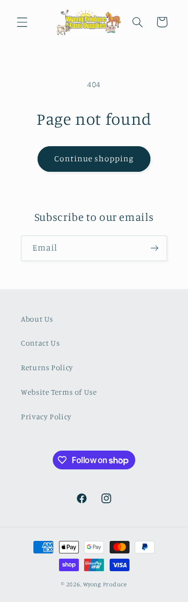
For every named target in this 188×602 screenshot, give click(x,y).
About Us (37, 318)
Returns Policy (47, 367)
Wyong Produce (105, 584)
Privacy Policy (46, 416)
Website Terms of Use (59, 391)
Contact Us (40, 342)
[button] (22, 22)
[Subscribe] (155, 248)
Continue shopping (94, 158)
